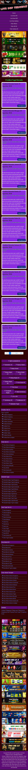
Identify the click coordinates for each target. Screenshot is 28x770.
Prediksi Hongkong (7, 417)
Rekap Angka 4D (8, 382)
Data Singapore (7, 510)
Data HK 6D (6, 533)
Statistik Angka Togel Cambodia (11, 486)
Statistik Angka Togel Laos (9, 496)
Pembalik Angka (8, 391)
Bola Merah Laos (7, 561)
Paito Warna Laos (7, 461)
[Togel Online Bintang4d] (14, 661)
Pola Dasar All (21, 382)
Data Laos (5, 526)
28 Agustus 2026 (7, 141)
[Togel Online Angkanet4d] (14, 727)
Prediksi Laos (6, 430)
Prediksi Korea (6, 428)
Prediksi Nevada (7, 435)
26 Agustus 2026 (7, 195)
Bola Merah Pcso (7, 556)
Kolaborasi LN (21, 400)
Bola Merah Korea (7, 559)
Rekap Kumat (14, 368)
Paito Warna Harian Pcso (9, 587)
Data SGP (3, 759)
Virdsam (3, 610)
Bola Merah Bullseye (8, 554)
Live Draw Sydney (14, 21)
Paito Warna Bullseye (8, 454)
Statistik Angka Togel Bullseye (10, 489)
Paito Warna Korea (7, 458)
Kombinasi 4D (8, 400)
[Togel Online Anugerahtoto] (14, 714)
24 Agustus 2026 (7, 249)
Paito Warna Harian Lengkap (10, 603)
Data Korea (6, 524)
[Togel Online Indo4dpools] (14, 688)
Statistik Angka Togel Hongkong (11, 482)
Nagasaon (9, 610)
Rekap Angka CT (8, 373)
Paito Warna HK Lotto (16, 764)
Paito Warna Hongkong (9, 447)
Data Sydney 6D (7, 535)
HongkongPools (20, 762)
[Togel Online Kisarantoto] (14, 60)
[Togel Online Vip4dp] (14, 701)
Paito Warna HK (14, 756)
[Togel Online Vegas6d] (14, 648)
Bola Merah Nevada (8, 565)
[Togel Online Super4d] (14, 47)
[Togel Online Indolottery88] (14, 721)
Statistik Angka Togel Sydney (10, 484)
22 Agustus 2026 (7, 303)
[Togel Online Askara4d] (14, 655)
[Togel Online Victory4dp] (14, 635)
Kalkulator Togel (14, 404)
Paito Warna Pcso (7, 456)
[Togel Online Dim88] (14, 41)
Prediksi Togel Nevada (14, 80)
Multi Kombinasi (20, 392)
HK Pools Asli (14, 767)
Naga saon (15, 610)
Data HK (24, 757)
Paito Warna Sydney (8, 449)
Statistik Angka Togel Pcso (9, 491)
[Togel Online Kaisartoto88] (14, 681)
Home (14, 13)
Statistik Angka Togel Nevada (10, 500)
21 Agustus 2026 (7, 330)
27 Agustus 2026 (7, 168)
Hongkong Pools (12, 762)
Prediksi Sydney (7, 419)
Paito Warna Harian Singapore (10, 575)
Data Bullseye (6, 519)
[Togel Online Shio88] (14, 741)
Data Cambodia (7, 517)
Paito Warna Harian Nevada (10, 596)
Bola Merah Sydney (8, 549)
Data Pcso (5, 521)
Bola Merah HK (6, 547)
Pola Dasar (15, 387)
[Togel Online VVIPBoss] (14, 34)
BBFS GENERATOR (14, 361)
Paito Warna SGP (18, 757)
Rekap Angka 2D (14, 378)
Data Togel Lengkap (8, 537)
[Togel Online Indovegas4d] (14, 747)
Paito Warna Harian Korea (9, 589)
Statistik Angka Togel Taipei (10, 498)
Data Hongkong (7, 512)
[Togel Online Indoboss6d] (14, 628)
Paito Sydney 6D (14, 29)
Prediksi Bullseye (7, 423)
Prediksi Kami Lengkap (8, 437)
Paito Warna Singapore (9, 445)
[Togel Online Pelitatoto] (14, 67)
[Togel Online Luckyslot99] (14, 694)
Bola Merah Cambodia (8, 552)
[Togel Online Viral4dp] (14, 74)
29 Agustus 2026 (7, 115)
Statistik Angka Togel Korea (10, 493)
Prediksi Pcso (6, 426)
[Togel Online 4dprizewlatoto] (14, 675)
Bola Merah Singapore (8, 545)
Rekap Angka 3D (21, 373)
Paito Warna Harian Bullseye (10, 584)
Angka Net (8, 756)
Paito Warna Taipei (8, 463)
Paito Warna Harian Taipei (9, 594)
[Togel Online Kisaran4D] (14, 54)
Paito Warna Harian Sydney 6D (10, 600)
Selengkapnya (21, 105)
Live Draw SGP (14, 18)
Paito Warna (14, 23)
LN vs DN (14, 396)
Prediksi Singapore (8, 414)
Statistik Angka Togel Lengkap (10, 502)
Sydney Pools (5, 762)
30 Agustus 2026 (7, 88)
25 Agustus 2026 (7, 222)
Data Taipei (6, 528)
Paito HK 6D (14, 26)
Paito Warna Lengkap (8, 472)
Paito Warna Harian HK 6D (9, 598)
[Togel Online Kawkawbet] (14, 642)
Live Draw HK (14, 15)
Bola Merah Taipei (7, 563)
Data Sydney (6, 515)
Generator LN (8, 365)
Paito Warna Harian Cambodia (10, 582)
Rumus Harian (21, 365)
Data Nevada (6, 531)
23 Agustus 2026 (7, 276)
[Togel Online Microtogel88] (14, 622)
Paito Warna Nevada (8, 465)
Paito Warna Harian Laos (9, 591)
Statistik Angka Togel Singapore (11, 480)
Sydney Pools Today (15, 612)
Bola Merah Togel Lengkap (9, 568)
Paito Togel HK (5, 412)
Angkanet (23, 761)
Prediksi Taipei (6, 433)
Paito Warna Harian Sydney (10, 580)
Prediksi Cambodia (8, 421)
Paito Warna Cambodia (9, 451)
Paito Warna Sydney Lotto (20, 766)
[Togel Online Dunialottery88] (14, 708)
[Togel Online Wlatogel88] (14, 668)
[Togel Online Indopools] (14, 734)
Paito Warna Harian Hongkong (10, 578)
